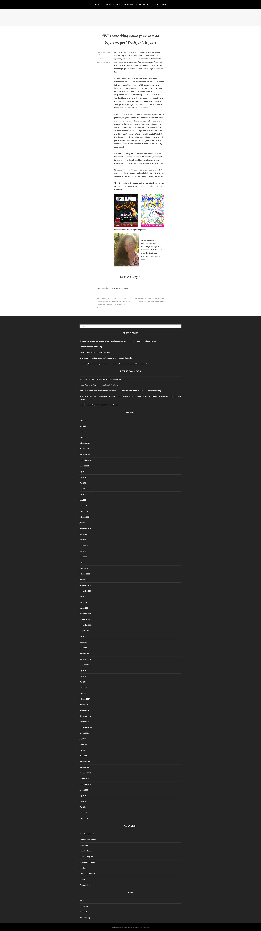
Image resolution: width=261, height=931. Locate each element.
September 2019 (86, 591)
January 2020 (84, 580)
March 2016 (84, 756)
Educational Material (125, 4)
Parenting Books (85, 851)
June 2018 (83, 642)
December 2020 (86, 528)
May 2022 (83, 483)
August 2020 (84, 545)
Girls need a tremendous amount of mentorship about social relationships (106, 358)
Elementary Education (88, 840)
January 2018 (84, 653)
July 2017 (83, 670)
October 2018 (85, 619)
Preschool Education (87, 862)
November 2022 (85, 454)
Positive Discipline (86, 857)
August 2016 (84, 733)
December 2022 (85, 449)
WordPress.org (85, 918)
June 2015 (83, 801)
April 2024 (83, 426)
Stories (107, 63)
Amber (101, 58)
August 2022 (84, 466)
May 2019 (83, 597)
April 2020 (83, 562)
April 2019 (83, 602)
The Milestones (159, 4)
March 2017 (84, 693)
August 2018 (84, 631)
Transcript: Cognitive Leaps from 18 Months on (104, 379)
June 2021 (83, 500)
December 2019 (85, 585)
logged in (109, 288)
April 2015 (83, 813)
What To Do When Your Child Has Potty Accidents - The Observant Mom (106, 391)
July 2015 (83, 796)
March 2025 (84, 420)
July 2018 (83, 636)
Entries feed (84, 906)
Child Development (87, 834)
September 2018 (86, 625)
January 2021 (84, 523)
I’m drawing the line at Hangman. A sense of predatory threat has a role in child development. (113, 364)
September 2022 (86, 460)
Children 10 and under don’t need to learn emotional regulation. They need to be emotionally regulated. (118, 341)
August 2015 (84, 790)
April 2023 (83, 432)
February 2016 (85, 761)
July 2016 (83, 739)
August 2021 (84, 489)
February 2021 (85, 517)
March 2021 (84, 511)
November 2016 (85, 716)
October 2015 (84, 778)
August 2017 (84, 665)
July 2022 (83, 471)
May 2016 (83, 750)
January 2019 (84, 608)
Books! (109, 4)
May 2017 (83, 682)
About (98, 4)
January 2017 (84, 705)
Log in (82, 900)
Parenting (143, 4)
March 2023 (84, 437)
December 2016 (85, 710)
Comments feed (85, 912)
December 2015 (85, 773)
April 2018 (83, 648)
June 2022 (83, 477)
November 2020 (86, 534)
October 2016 (85, 722)
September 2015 (85, 784)
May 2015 (83, 807)
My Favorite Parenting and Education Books (95, 352)
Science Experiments (87, 874)
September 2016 (86, 727)
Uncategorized (85, 885)
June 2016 (83, 744)
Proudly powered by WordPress (120, 927)
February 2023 (85, 443)
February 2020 (85, 574)
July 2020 (83, 551)
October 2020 (85, 540)
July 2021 (83, 494)
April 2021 (83, 506)
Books (150, 186)
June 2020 (83, 557)
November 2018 (85, 614)
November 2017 (85, 659)
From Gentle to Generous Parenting (148, 391)
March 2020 (84, 568)
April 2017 (83, 688)
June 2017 (83, 676)
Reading (83, 868)
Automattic (146, 927)
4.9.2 (156, 153)
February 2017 (85, 699)
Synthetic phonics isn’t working (91, 347)
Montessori (84, 845)
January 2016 (84, 767)
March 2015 (84, 818)
